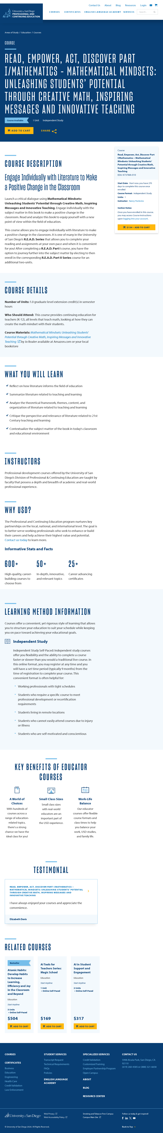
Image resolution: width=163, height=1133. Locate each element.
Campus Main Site (90, 1117)
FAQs (46, 1068)
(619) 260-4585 (130, 1066)
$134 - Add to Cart (138, 227)
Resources (130, 5)
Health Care (11, 1081)
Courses (54, 12)
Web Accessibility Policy (54, 1117)
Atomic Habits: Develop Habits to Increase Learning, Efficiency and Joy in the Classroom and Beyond (19, 982)
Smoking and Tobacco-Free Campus (98, 1113)
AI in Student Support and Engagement (82, 968)
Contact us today (16, 540)
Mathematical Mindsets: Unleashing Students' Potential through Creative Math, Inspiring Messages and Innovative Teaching (48, 336)
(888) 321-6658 (148, 1066)
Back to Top (127, 1126)
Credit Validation (13, 1085)
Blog (118, 5)
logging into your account (135, 218)
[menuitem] (53, 13)
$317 (79, 1018)
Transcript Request (53, 1059)
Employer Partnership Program (99, 1068)
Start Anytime (13, 1004)
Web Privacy (49, 1113)
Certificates (72, 12)
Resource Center (94, 1096)
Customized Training (94, 1064)
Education (10, 1072)
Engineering (11, 1076)
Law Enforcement (14, 1089)
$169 (46, 1018)
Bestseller (14, 963)
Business (9, 1068)
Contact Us (94, 5)
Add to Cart (21, 130)
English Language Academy (102, 12)
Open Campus (90, 1072)
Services (129, 12)
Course (10, 43)
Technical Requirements (56, 1064)
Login (143, 5)
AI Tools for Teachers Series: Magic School (51, 968)
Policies (48, 1072)
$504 (13, 1018)
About (108, 5)
